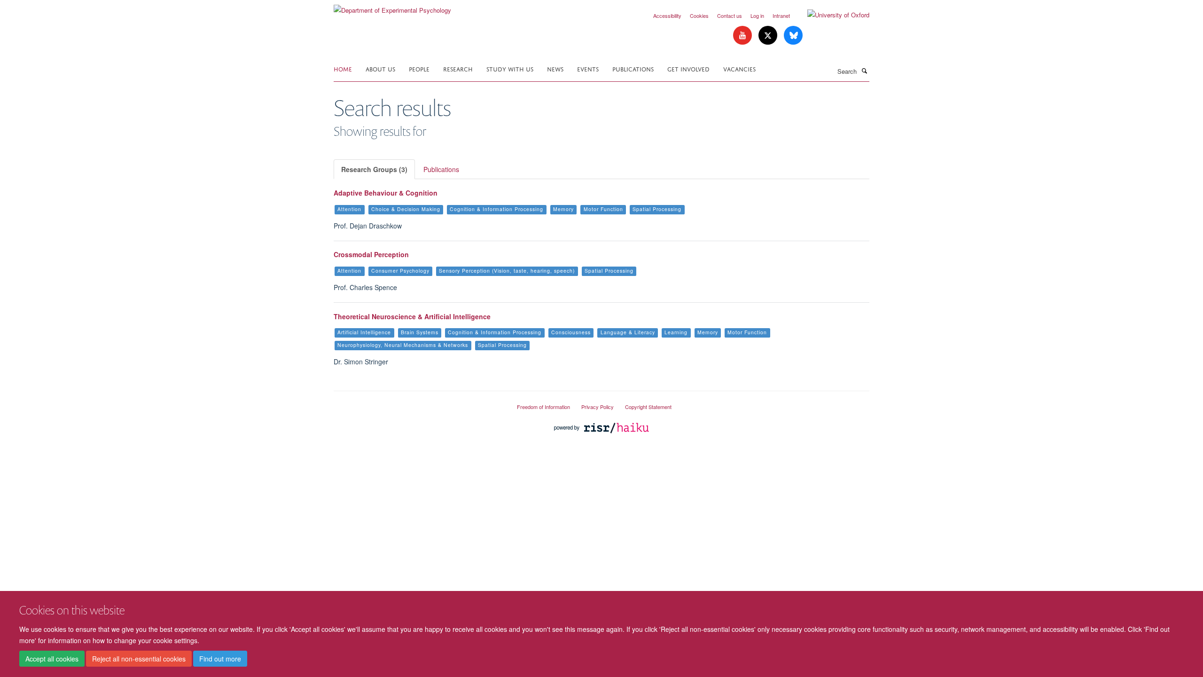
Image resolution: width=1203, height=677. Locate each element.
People (419, 68)
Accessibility (667, 15)
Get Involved (688, 68)
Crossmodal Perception (371, 254)
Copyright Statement (648, 406)
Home (343, 68)
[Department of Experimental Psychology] (392, 6)
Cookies (699, 15)
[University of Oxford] (831, 15)
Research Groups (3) (374, 169)
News (555, 68)
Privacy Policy (597, 406)
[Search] (864, 70)
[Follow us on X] (768, 35)
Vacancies (739, 68)
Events (588, 68)
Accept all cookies (51, 658)
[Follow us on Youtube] (743, 35)
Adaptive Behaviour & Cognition (385, 192)
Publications (633, 68)
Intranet (781, 15)
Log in (757, 15)
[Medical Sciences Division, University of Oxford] (418, 403)
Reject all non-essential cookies (139, 658)
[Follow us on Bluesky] (793, 35)
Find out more (220, 658)
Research (458, 68)
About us (380, 68)
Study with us (509, 68)
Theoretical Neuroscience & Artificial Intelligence (412, 316)
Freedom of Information (543, 406)
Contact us (729, 15)
